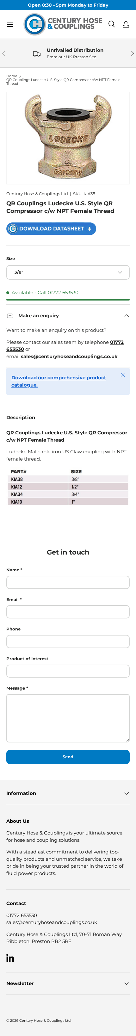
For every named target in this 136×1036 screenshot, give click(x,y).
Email (12, 599)
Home (11, 76)
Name (12, 569)
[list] (68, 138)
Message (15, 688)
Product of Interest (27, 658)
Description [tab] (20, 417)
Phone (13, 628)
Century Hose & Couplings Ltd (37, 193)
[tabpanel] (68, 467)
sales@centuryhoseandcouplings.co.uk (51, 922)
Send (68, 756)
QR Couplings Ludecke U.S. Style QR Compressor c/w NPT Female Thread (63, 81)
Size (10, 258)
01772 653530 (21, 915)
